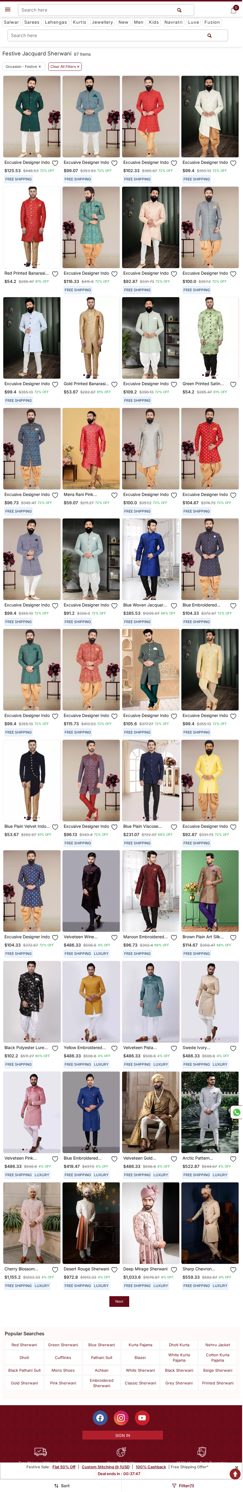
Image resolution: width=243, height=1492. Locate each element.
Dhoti (24, 1357)
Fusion (212, 22)
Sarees (32, 22)
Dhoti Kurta (179, 1344)
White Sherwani (140, 1370)
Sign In (122, 1435)
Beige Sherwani (217, 1370)
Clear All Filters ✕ (65, 67)
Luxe (193, 22)
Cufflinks (63, 1357)
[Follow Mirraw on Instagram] (121, 1418)
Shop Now (36, 148)
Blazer (140, 1357)
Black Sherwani (179, 1370)
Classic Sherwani (140, 1383)
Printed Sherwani (218, 1383)
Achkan (101, 1370)
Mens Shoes (63, 1370)
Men (139, 22)
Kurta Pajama (140, 1344)
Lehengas (56, 22)
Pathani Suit (101, 1357)
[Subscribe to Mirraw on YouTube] (142, 1418)
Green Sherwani (63, 1344)
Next (119, 1301)
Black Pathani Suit (24, 1370)
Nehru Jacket (217, 1344)
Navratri (173, 22)
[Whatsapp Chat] (236, 1112)
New (124, 22)
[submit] (209, 35)
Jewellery (102, 22)
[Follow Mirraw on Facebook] (100, 1418)
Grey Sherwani (179, 1383)
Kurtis (80, 22)
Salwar (11, 22)
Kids (154, 22)
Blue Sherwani (101, 1344)
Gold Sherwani (24, 1383)
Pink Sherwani (63, 1383)
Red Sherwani (24, 1344)
